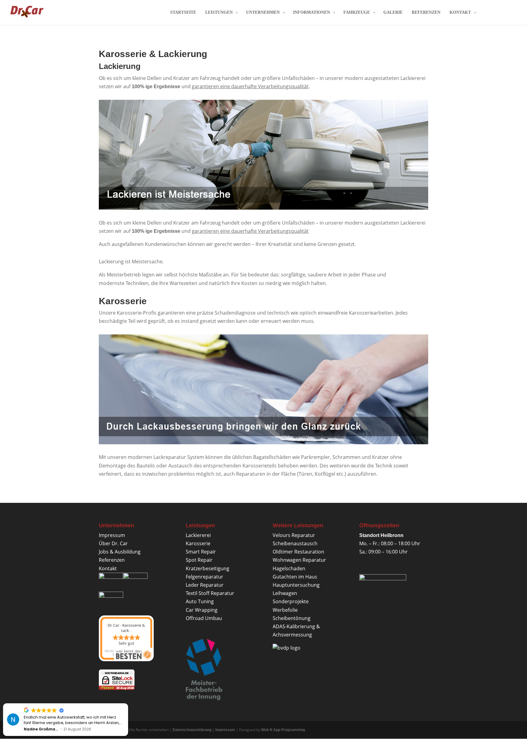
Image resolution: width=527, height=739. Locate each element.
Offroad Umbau (204, 618)
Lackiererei (198, 535)
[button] (127, 703)
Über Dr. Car (113, 543)
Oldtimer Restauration (298, 551)
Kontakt (108, 568)
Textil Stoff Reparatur (210, 593)
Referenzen (112, 560)
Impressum (112, 535)
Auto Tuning (200, 601)
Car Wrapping (201, 610)
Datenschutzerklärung (192, 730)
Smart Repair (201, 551)
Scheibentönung (291, 618)
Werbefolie (285, 610)
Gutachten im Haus (295, 576)
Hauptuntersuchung (296, 585)
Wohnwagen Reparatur (299, 560)
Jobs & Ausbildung (120, 551)
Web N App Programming (283, 730)
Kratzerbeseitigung (207, 568)
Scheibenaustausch (295, 543)
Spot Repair (199, 560)
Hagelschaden (289, 568)
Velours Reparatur (294, 535)
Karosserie (198, 543)
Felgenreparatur (204, 576)
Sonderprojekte (291, 601)
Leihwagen (285, 593)
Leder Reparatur (205, 585)
